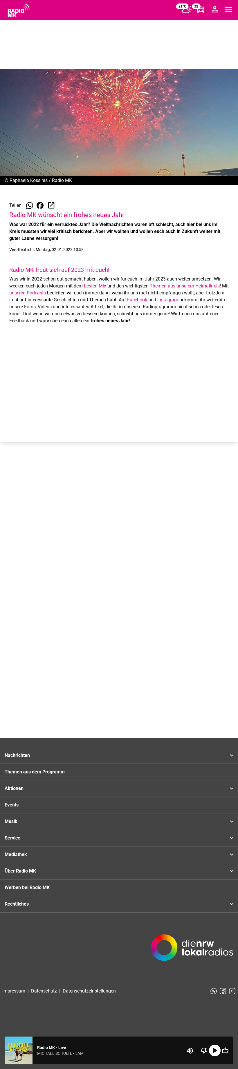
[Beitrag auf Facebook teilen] (40, 205)
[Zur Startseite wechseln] (19, 10)
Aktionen (14, 788)
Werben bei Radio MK (27, 887)
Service (12, 838)
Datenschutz (44, 991)
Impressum (13, 991)
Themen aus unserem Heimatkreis (185, 286)
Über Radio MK (20, 871)
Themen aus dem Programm (35, 772)
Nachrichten (17, 755)
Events (12, 805)
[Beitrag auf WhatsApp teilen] (29, 205)
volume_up (190, 1051)
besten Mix (95, 286)
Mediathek (16, 854)
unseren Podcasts (27, 293)
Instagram (167, 300)
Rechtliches (17, 904)
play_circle (215, 1050)
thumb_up (225, 1050)
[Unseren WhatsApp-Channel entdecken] (213, 991)
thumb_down (204, 1050)
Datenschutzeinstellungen (89, 991)
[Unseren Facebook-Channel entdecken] (222, 991)
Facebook (137, 300)
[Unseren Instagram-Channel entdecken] (232, 991)
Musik (11, 821)
